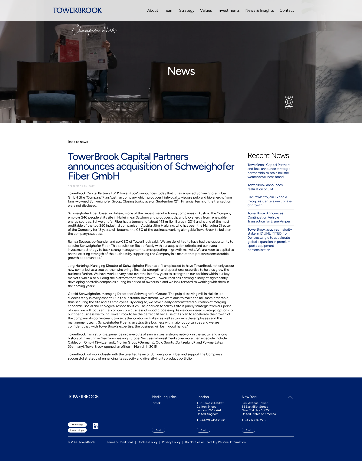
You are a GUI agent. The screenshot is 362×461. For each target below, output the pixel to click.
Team (168, 10)
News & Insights (259, 10)
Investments (229, 10)
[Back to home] (77, 10)
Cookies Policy (147, 442)
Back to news (78, 142)
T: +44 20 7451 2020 (211, 420)
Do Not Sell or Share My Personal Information (215, 442)
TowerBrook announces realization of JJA (265, 187)
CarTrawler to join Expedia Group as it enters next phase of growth (270, 201)
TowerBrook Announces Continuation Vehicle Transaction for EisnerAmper (269, 217)
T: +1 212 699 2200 (254, 420)
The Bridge (77, 424)
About (152, 10)
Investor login (77, 430)
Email (158, 430)
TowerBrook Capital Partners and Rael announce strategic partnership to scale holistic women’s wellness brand (269, 171)
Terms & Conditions (120, 442)
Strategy (186, 10)
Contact (287, 10)
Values (206, 10)
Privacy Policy (171, 442)
